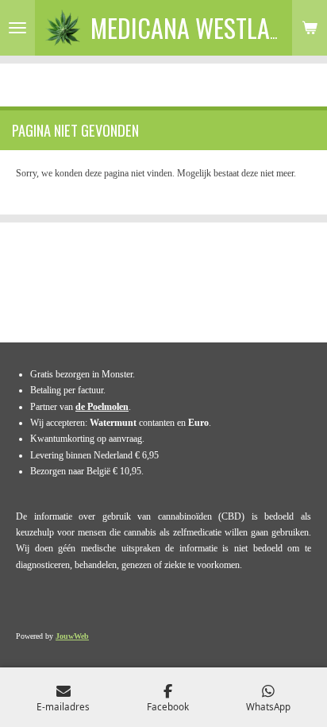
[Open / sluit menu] (17, 28)
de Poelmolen (102, 406)
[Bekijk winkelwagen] (309, 28)
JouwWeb (72, 636)
